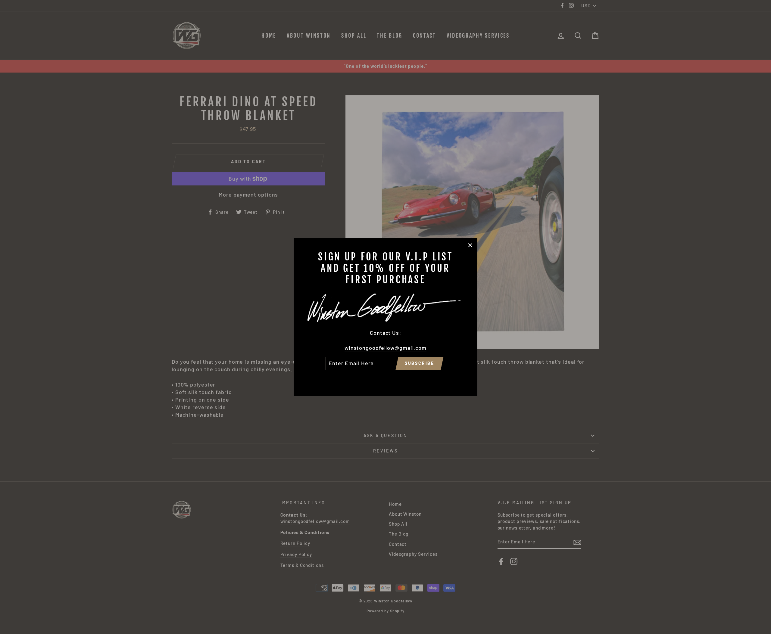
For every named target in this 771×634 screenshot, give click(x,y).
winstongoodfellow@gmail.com (385, 347)
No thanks (385, 378)
